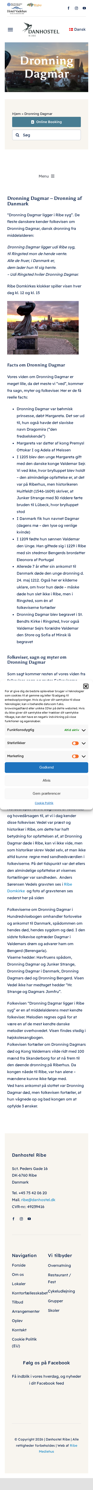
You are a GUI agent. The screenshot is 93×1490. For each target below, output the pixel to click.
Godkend (46, 767)
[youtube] (84, 8)
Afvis (47, 780)
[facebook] (68, 8)
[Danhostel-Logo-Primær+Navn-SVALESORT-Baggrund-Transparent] (42, 21)
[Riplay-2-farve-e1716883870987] (34, 4)
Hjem (16, 114)
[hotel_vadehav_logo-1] (17, 8)
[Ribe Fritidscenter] (14, 4)
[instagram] (76, 8)
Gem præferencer (47, 793)
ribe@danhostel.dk (38, 1199)
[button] (85, 686)
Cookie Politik (44, 803)
